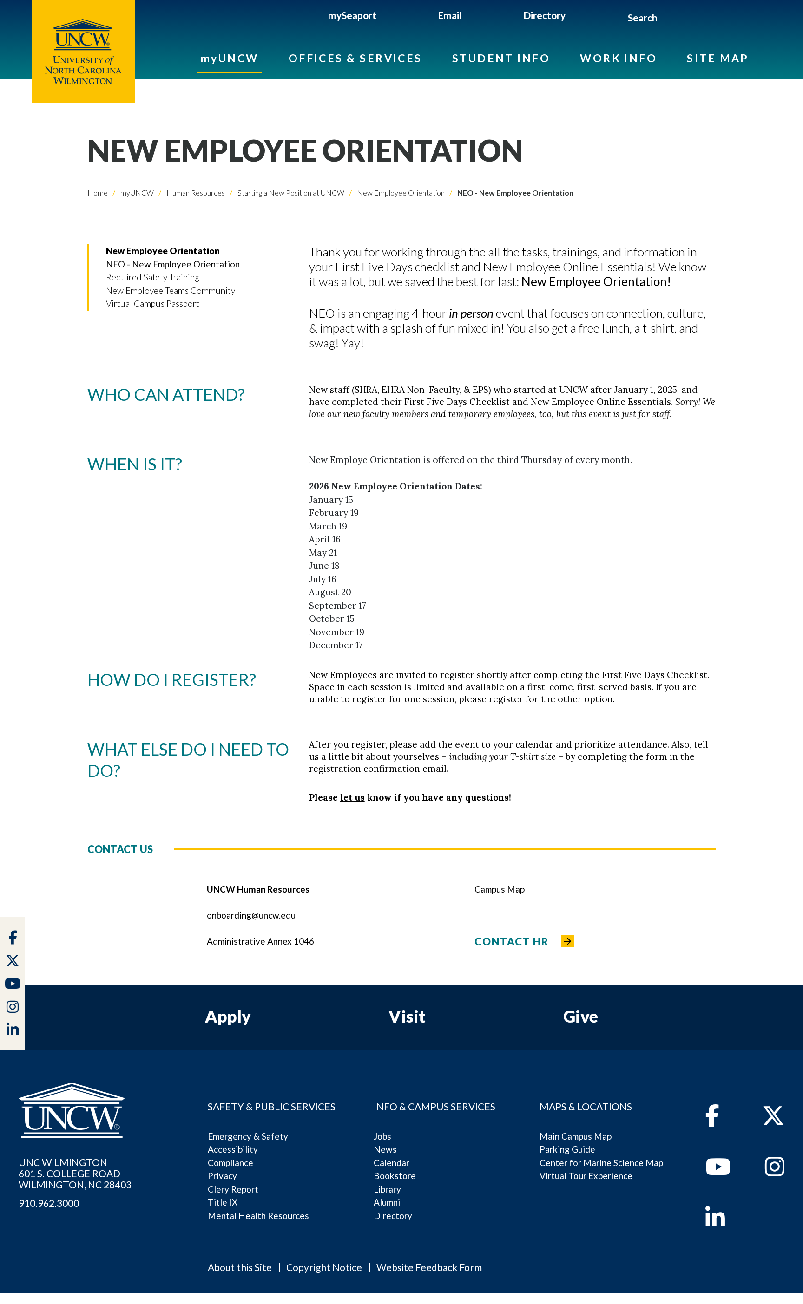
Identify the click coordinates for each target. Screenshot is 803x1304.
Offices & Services (355, 58)
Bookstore (395, 1175)
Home (97, 192)
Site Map (718, 58)
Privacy (222, 1175)
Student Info (501, 58)
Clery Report (233, 1189)
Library (387, 1189)
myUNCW (229, 58)
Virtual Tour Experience (586, 1175)
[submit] (668, 19)
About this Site (240, 1267)
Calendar (391, 1162)
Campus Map (499, 889)
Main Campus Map (576, 1136)
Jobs (382, 1136)
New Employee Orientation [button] (163, 250)
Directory (544, 15)
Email (450, 15)
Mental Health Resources (258, 1215)
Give (580, 1016)
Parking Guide (567, 1149)
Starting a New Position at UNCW (290, 192)
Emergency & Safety (248, 1136)
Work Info (618, 58)
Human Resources (195, 192)
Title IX (222, 1202)
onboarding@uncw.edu (251, 915)
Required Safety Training (152, 277)
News (385, 1149)
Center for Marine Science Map (601, 1162)
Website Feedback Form (429, 1267)
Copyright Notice (324, 1267)
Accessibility (233, 1149)
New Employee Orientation (400, 192)
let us (352, 797)
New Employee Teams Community (170, 290)
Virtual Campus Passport (152, 303)
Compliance (230, 1162)
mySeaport (352, 15)
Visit (407, 1016)
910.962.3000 (49, 1203)
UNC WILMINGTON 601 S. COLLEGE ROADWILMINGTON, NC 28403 (75, 1173)
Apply (228, 1016)
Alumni (387, 1202)
